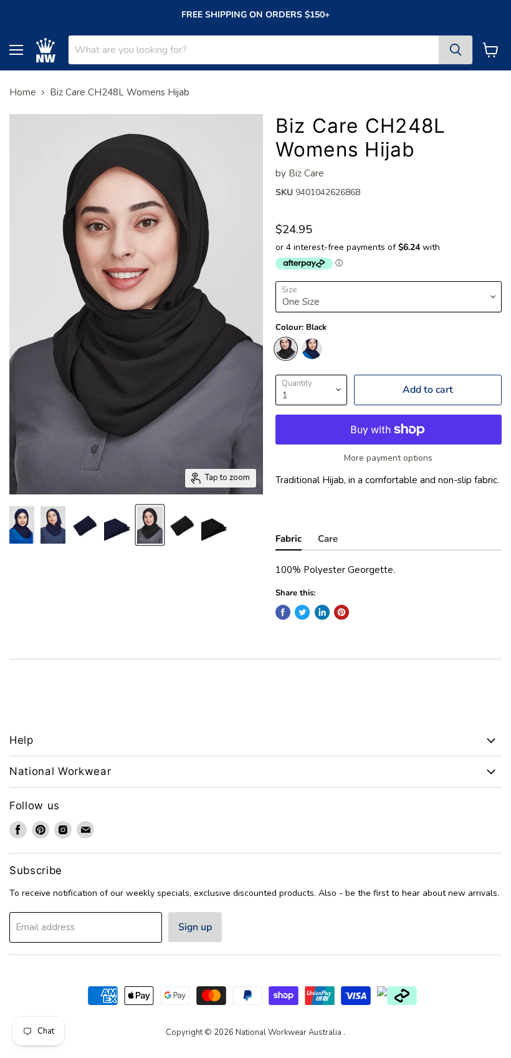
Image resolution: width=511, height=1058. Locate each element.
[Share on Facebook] (282, 612)
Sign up (195, 927)
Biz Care (306, 173)
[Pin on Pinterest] (341, 612)
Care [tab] (328, 538)
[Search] (455, 50)
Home (22, 92)
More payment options (388, 458)
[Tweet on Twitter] (302, 612)
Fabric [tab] (288, 538)
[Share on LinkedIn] (322, 612)
